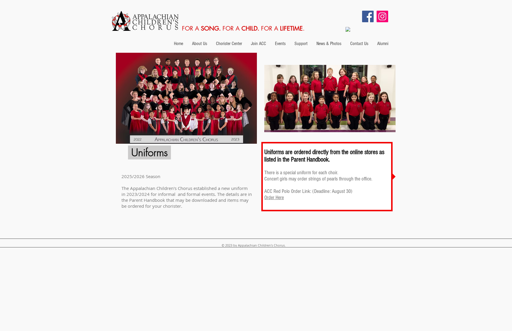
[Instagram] (382, 16)
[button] (200, 43)
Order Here (274, 197)
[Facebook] (368, 16)
